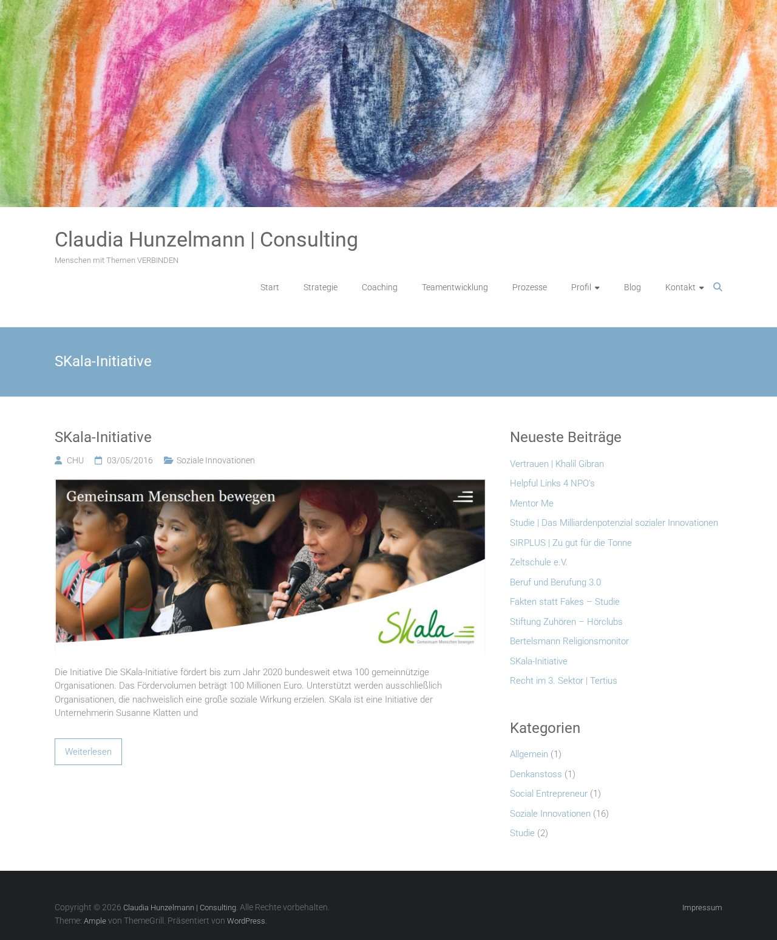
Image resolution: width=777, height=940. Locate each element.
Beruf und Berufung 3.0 (555, 582)
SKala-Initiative (103, 437)
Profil (581, 287)
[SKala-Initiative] (270, 485)
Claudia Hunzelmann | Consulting (206, 239)
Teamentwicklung (455, 287)
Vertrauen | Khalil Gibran (557, 463)
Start (269, 287)
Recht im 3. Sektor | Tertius (563, 680)
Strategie (321, 287)
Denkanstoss (536, 774)
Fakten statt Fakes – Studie (565, 601)
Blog (632, 287)
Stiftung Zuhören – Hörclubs (566, 621)
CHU (75, 460)
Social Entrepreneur (549, 793)
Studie (522, 833)
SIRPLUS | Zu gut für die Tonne (571, 542)
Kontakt (680, 287)
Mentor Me (532, 503)
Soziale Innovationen (216, 460)
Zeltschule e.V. (539, 562)
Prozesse (529, 287)
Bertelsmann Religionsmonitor (569, 641)
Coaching (380, 287)
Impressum (702, 907)
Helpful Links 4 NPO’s (552, 483)
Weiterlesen (88, 751)
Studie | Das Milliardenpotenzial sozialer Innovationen (614, 522)
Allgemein (529, 754)
